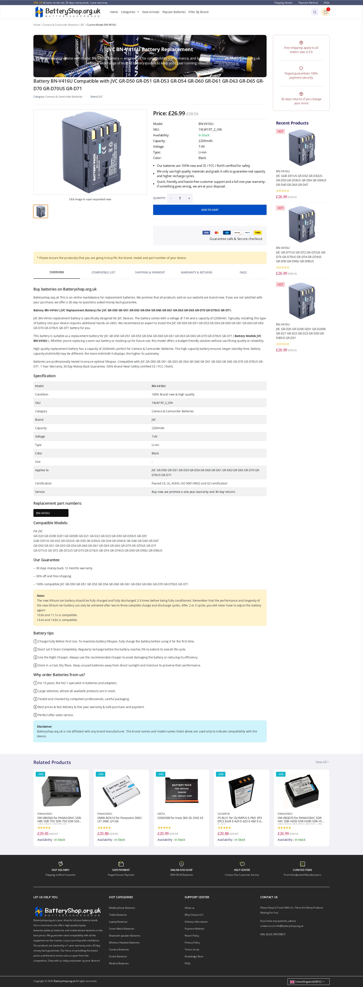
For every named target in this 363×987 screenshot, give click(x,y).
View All (321, 762)
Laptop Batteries (118, 921)
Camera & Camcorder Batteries (60, 25)
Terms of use (192, 949)
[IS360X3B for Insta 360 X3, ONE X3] (121, 791)
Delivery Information (196, 921)
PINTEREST (279, 934)
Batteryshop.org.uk (64, 981)
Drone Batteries (118, 956)
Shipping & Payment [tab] (150, 272)
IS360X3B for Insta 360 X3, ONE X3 (120, 818)
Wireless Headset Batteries (124, 942)
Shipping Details (283, 2)
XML (262, 934)
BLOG (269, 934)
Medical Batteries (119, 963)
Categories (128, 12)
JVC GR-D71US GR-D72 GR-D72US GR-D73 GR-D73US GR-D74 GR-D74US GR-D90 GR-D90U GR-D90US (301, 256)
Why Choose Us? (194, 915)
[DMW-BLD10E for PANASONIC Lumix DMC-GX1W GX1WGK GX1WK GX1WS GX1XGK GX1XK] (301, 791)
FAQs (327, 2)
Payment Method (308, 2)
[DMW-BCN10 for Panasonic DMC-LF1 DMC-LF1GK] (61, 791)
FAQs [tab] (243, 272)
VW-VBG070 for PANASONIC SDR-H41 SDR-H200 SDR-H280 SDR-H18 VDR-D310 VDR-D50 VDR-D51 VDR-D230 (241, 820)
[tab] (40, 211)
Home (114, 12)
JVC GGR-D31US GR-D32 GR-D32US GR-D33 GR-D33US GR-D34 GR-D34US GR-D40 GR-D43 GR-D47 (301, 180)
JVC (82, 25)
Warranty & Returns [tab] (196, 272)
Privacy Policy (192, 942)
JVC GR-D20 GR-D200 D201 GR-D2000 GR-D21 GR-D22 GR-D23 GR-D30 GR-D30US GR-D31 (301, 333)
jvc (101, 96)
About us (190, 908)
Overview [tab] (57, 272)
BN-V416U (43, 513)
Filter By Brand (198, 12)
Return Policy (192, 935)
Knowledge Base (194, 956)
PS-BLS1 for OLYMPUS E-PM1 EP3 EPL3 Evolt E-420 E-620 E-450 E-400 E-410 (181, 820)
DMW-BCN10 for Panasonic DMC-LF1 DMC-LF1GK (59, 819)
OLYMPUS (164, 814)
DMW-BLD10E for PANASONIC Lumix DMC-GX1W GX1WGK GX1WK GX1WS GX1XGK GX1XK (298, 820)
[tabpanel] (90, 152)
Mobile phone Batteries (122, 908)
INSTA (101, 814)
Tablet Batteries (118, 915)
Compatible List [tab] (103, 272)
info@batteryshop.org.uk (289, 926)
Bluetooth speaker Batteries (125, 935)
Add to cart (209, 210)
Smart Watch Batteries (121, 928)
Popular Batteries (174, 12)
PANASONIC (44, 814)
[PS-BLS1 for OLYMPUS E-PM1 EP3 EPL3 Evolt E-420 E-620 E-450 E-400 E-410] (181, 791)
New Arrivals (150, 12)
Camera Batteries (119, 949)
